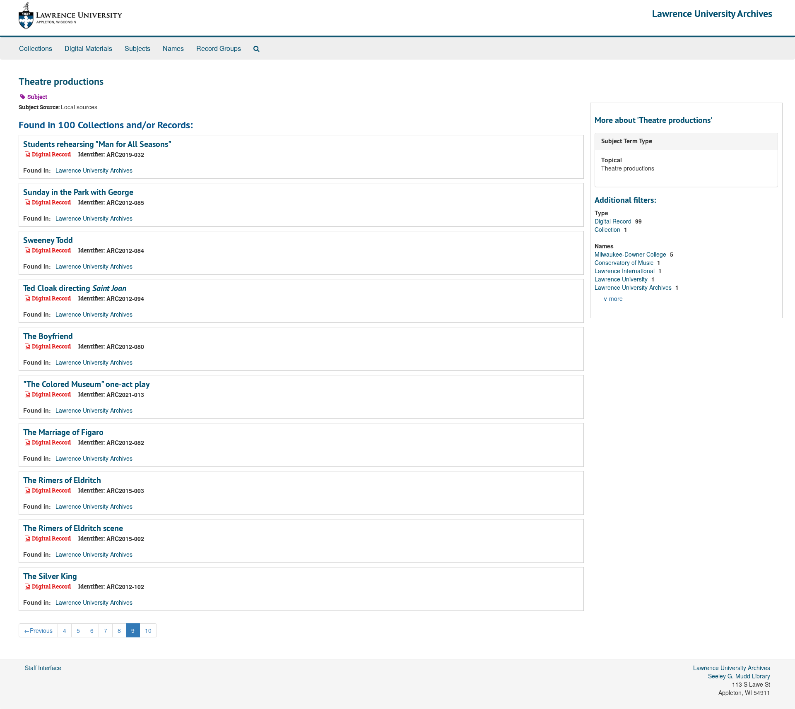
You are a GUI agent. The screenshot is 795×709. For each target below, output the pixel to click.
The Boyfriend (48, 336)
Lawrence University (622, 279)
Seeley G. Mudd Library (739, 676)
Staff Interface (43, 667)
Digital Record (614, 221)
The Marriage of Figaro (63, 432)
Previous (38, 630)
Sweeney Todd (48, 240)
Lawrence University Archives (712, 13)
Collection (608, 229)
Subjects (137, 48)
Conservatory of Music (625, 262)
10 (148, 630)
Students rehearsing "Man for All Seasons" (97, 144)
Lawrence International (625, 271)
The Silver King (50, 576)
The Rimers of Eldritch (62, 480)
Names (173, 48)
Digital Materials (88, 48)
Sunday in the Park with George (78, 192)
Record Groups (218, 48)
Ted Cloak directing (74, 288)
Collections (35, 48)
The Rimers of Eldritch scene (73, 528)
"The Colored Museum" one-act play (86, 384)
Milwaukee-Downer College (631, 254)
